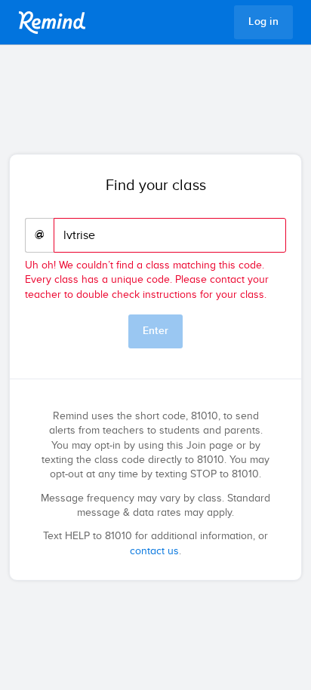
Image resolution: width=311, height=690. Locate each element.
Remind (52, 22)
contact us (154, 551)
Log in (263, 22)
